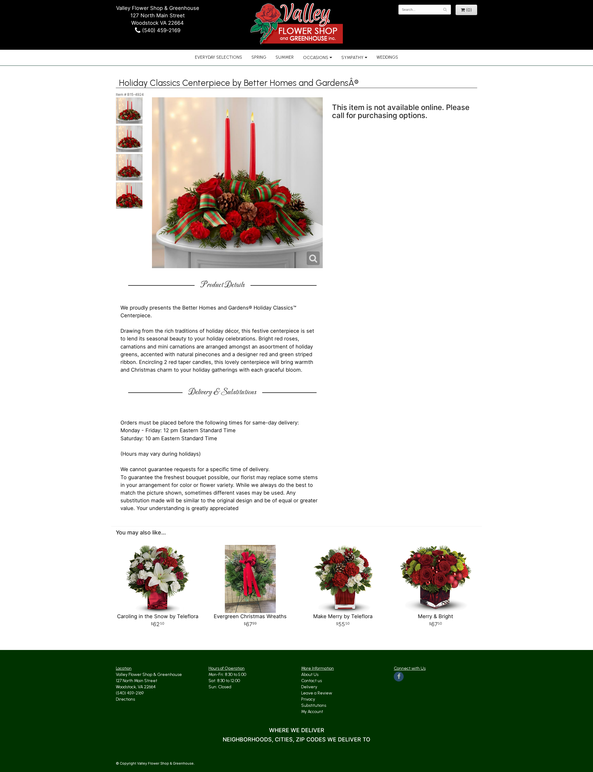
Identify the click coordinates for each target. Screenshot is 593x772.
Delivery (309, 687)
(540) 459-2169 (160, 30)
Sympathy (352, 57)
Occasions (315, 57)
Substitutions (313, 705)
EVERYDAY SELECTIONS (218, 57)
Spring (258, 57)
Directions (125, 699)
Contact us (311, 680)
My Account (312, 711)
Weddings (387, 57)
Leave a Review (316, 693)
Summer (284, 57)
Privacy (308, 699)
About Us (309, 674)
